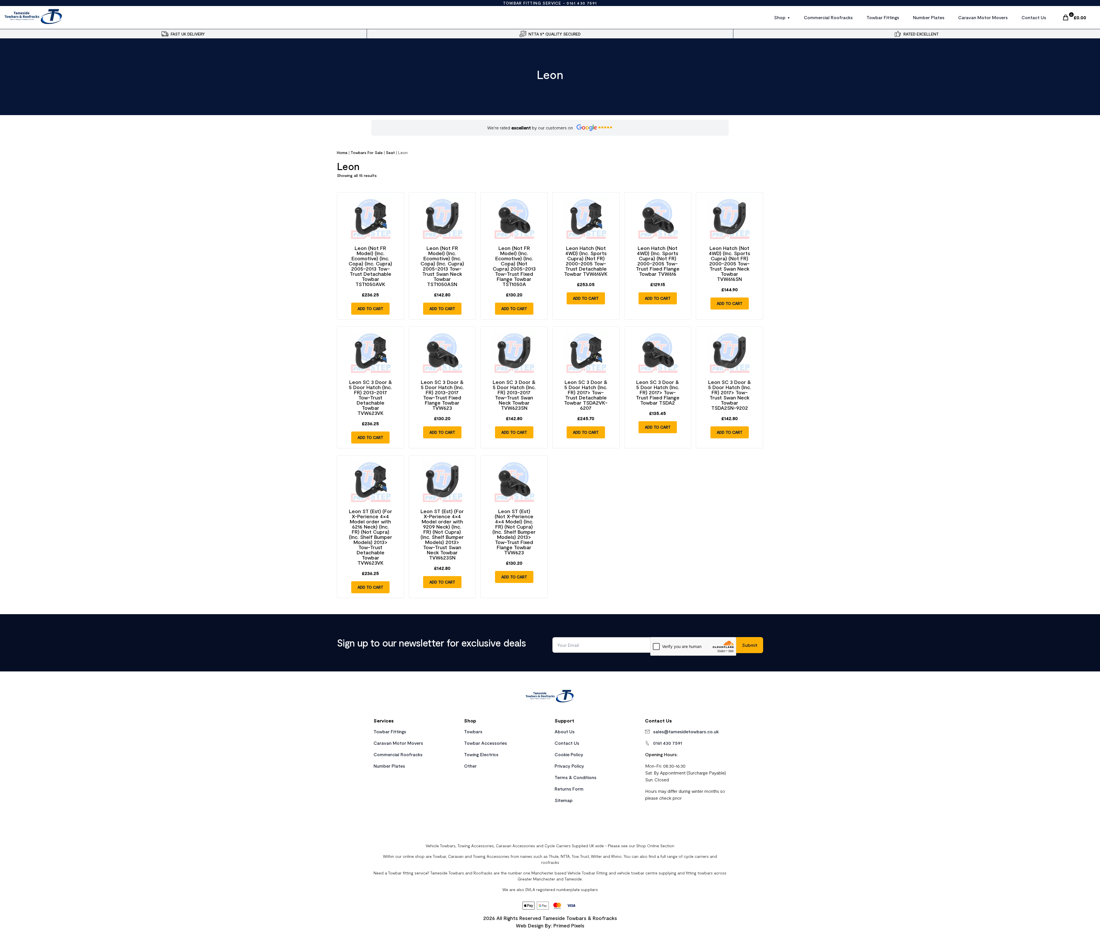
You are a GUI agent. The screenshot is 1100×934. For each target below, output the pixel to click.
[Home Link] (550, 697)
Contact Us (1034, 17)
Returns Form (569, 788)
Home (342, 152)
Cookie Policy (569, 754)
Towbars (473, 731)
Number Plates (928, 17)
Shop (779, 17)
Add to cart (370, 308)
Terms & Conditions (575, 777)
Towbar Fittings (883, 17)
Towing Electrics (481, 754)
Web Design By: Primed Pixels (550, 925)
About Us (565, 731)
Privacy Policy (569, 766)
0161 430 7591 (582, 3)
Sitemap (564, 800)
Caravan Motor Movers (983, 17)
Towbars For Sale (367, 152)
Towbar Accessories (485, 743)
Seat (390, 152)
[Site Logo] (34, 17)
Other (470, 766)
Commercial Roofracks (828, 17)
